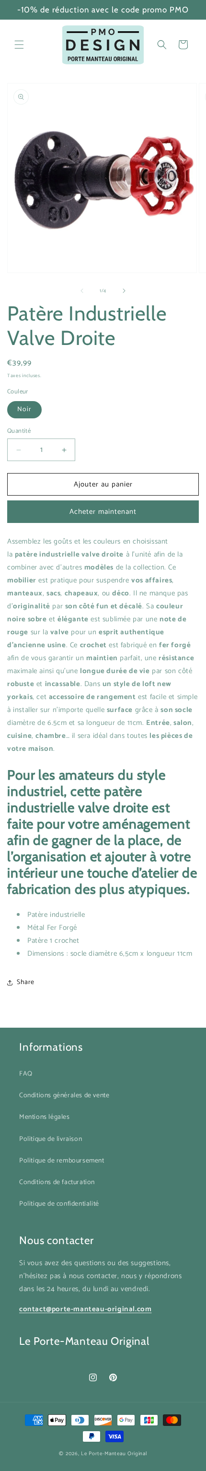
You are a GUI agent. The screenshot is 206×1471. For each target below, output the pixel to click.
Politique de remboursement (61, 1160)
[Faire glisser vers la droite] (124, 290)
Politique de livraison (50, 1139)
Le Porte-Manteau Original (114, 1453)
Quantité (19, 431)
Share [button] (25, 982)
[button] (19, 44)
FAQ (26, 1074)
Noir (24, 409)
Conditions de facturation (57, 1182)
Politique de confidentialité (59, 1204)
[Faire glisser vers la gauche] (81, 290)
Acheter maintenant (103, 512)
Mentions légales (44, 1117)
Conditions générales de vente (64, 1095)
